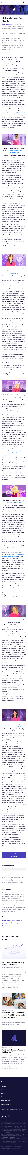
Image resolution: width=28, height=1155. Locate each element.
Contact (20, 1109)
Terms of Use (5, 1137)
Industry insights (5, 1100)
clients (13, 920)
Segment (21, 726)
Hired (20, 502)
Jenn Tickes (15, 922)
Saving (3, 1090)
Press (6, 1113)
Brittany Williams (6, 920)
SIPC (9, 1132)
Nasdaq (23, 397)
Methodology (13, 1109)
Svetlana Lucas (13, 924)
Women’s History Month (18, 113)
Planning (3, 1086)
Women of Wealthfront (7, 24)
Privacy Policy (12, 1137)
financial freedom (6, 922)
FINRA (7, 1132)
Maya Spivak (22, 922)
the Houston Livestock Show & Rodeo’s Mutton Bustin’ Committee (12, 453)
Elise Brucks (19, 920)
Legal (7, 1109)
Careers (3, 1109)
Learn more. (4, 30)
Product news (9, 2)
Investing (3, 1093)
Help (2, 1113)
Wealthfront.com (5, 1104)
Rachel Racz (5, 924)
